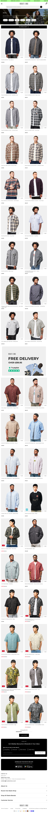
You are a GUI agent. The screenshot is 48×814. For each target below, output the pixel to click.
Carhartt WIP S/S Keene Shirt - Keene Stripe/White (10, 478)
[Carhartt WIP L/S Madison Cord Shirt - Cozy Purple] (36, 184)
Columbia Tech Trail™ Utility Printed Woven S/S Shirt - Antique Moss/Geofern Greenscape (11, 690)
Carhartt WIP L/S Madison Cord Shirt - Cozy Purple (34, 200)
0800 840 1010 (5, 777)
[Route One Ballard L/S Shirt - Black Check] (36, 79)
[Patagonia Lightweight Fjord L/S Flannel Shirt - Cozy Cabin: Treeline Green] (12, 290)
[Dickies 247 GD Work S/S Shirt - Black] (12, 603)
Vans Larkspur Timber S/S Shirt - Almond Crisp (33, 341)
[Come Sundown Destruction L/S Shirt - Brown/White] (36, 392)
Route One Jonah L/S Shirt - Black (31, 513)
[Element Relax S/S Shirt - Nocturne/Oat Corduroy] (36, 568)
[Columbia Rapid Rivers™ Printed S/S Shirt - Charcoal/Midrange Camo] (36, 603)
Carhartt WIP (11, 20)
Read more (15, 16)
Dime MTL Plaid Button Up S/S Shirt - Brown (9, 443)
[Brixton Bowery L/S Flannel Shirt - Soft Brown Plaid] (36, 149)
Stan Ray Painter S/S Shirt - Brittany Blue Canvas (10, 654)
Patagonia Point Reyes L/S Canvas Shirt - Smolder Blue (35, 306)
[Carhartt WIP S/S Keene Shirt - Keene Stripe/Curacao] (36, 427)
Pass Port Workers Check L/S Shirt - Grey (32, 689)
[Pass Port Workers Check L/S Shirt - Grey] (36, 673)
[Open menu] (1, 3)
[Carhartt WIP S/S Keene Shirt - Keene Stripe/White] (12, 462)
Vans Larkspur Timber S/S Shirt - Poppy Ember (9, 407)
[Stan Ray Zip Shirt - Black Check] (12, 255)
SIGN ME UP (40, 752)
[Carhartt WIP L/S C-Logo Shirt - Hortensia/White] (36, 462)
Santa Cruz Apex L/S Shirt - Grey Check (32, 130)
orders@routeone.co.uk (8, 780)
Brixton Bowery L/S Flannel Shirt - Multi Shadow (10, 200)
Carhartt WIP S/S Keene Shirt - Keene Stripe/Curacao (34, 443)
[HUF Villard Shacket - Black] (36, 532)
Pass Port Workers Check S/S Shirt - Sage (8, 724)
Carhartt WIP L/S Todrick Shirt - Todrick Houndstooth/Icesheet (32, 271)
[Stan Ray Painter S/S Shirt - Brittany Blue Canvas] (12, 638)
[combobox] (24, 7)
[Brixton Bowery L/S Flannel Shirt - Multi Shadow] (12, 184)
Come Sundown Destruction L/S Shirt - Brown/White (34, 407)
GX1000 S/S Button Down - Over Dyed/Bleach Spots (34, 724)
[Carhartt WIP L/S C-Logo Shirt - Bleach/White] (12, 497)
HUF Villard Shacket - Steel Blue (7, 583)
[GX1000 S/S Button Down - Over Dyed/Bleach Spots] (36, 708)
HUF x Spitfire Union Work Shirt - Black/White (9, 341)
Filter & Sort (23, 27)
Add (22, 57)
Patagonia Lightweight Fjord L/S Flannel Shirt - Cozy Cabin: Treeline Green (12, 307)
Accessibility (25, 808)
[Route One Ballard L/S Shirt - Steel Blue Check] (12, 79)
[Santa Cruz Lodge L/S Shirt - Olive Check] (12, 532)
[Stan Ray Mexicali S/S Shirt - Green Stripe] (36, 638)
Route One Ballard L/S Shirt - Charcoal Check (9, 130)
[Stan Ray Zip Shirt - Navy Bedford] (12, 44)
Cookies (11, 808)
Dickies (17, 20)
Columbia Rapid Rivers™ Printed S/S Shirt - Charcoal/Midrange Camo (33, 619)
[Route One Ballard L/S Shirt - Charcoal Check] (12, 114)
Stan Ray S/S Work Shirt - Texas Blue (31, 235)
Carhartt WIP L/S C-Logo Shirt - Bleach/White (9, 513)
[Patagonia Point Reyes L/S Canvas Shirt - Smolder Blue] (36, 290)
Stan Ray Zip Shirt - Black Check (7, 271)
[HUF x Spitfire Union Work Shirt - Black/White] (12, 325)
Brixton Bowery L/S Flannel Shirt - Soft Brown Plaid (34, 165)
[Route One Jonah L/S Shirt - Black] (36, 497)
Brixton (22, 20)
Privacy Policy (17, 808)
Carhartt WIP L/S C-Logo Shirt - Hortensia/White (34, 478)
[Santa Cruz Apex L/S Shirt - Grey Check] (36, 114)
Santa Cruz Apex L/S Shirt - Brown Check (8, 165)
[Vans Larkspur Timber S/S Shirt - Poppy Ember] (12, 392)
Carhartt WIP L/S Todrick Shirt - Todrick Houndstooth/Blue (35, 59)
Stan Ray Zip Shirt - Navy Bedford (7, 59)
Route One (5, 20)
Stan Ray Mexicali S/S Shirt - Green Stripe (32, 654)
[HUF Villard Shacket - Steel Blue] (12, 568)
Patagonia (28, 20)
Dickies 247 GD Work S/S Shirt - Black (8, 619)
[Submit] (41, 7)
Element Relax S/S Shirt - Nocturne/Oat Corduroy (34, 583)
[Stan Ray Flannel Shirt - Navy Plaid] (12, 220)
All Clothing (34, 20)
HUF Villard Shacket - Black (30, 548)
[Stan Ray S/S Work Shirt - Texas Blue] (36, 220)
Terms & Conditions (4, 808)
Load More (24, 735)
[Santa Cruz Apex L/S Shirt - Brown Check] (12, 149)
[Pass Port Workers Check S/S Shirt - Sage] (12, 708)
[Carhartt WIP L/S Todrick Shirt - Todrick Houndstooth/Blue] (36, 44)
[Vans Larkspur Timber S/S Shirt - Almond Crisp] (36, 325)
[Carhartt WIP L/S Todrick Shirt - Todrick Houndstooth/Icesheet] (36, 255)
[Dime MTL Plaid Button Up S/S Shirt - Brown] (12, 427)
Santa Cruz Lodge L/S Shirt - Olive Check (8, 548)
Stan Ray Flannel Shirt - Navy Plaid (7, 235)
